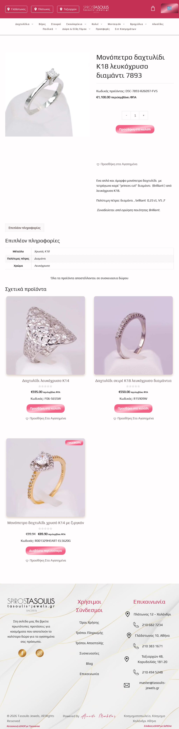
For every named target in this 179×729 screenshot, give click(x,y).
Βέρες (42, 24)
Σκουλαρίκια (74, 24)
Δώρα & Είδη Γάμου (74, 29)
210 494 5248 (152, 672)
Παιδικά (48, 29)
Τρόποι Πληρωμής (89, 633)
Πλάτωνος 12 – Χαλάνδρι (152, 614)
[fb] (22, 653)
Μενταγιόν (114, 24)
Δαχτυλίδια (22, 24)
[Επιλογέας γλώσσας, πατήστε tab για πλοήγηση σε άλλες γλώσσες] (169, 8)
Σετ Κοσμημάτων (125, 29)
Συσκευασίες (89, 653)
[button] (116, 164)
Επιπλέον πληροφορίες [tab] (25, 228)
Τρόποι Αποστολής (89, 643)
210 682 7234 (152, 625)
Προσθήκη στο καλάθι (135, 129)
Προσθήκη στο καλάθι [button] (45, 408)
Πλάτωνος (44, 9)
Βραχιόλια (136, 24)
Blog (89, 663)
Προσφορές (103, 29)
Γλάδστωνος (18, 9)
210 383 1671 (152, 646)
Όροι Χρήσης (89, 622)
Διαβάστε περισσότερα (45, 550)
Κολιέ (95, 24)
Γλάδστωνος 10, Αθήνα (152, 635)
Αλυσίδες (158, 24)
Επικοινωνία (89, 674)
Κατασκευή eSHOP (16, 726)
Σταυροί (56, 24)
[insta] (39, 653)
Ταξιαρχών (70, 9)
